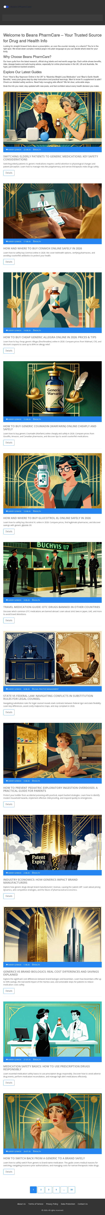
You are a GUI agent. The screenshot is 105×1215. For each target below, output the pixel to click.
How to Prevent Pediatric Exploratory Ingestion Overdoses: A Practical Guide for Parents (50, 789)
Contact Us (83, 1204)
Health (38, 150)
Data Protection (68, 1204)
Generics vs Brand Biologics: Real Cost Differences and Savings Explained (51, 973)
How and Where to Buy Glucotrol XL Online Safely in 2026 (47, 518)
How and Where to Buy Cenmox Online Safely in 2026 (42, 248)
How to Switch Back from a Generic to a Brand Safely (44, 1158)
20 (72, 1189)
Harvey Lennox (14, 150)
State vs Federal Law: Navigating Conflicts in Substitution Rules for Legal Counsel (48, 697)
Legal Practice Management (46, 689)
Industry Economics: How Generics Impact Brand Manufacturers (40, 881)
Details (8, 172)
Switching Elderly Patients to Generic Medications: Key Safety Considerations (50, 158)
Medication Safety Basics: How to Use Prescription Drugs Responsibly (46, 1068)
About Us (21, 1204)
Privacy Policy (52, 1204)
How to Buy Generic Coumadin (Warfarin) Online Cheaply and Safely (49, 428)
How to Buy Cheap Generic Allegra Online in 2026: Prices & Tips (49, 337)
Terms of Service (35, 1204)
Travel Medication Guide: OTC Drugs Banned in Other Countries (51, 607)
